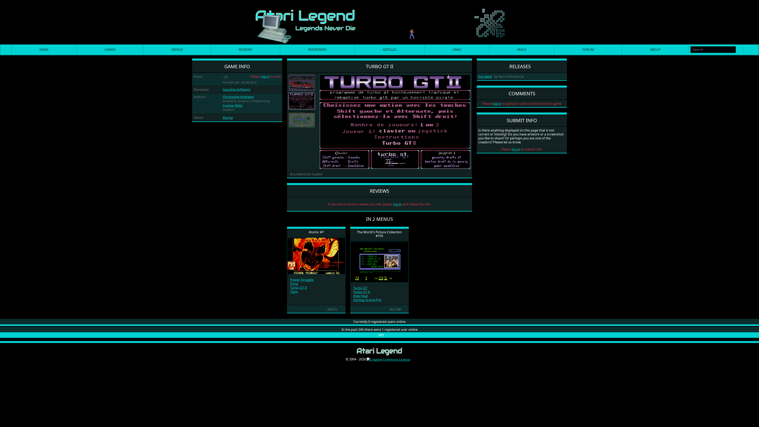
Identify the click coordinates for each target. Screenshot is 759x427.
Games (110, 49)
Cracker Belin (233, 105)
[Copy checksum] (325, 309)
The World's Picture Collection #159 (379, 234)
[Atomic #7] (316, 255)
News (44, 49)
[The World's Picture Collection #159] (379, 262)
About (655, 49)
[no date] (485, 76)
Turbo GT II (298, 287)
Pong (294, 284)
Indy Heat (360, 296)
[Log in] (753, 49)
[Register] (747, 49)
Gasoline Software (236, 89)
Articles (389, 49)
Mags (521, 49)
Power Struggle (301, 280)
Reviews (245, 49)
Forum (588, 49)
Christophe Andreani (238, 97)
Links (456, 49)
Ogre (294, 291)
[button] (331, 122)
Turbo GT (360, 288)
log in (265, 76)
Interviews (317, 49)
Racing (228, 117)
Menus (177, 49)
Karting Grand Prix (367, 300)
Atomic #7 (316, 232)
